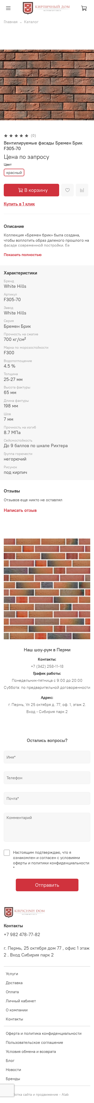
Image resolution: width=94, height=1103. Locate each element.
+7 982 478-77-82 (22, 934)
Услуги (12, 973)
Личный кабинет (21, 1000)
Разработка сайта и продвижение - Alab (36, 1094)
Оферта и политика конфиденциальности (43, 1033)
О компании (17, 1009)
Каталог (31, 21)
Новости (13, 1069)
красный (14, 172)
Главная (11, 21)
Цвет (8, 164)
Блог (10, 1060)
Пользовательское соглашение (34, 1042)
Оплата (12, 991)
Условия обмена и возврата (31, 1051)
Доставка (14, 982)
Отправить (47, 885)
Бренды (13, 1078)
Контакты (14, 1018)
